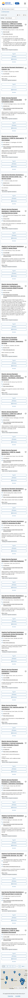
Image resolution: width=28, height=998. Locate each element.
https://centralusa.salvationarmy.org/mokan (12, 790)
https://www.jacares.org (8, 715)
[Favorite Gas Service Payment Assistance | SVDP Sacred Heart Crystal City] (25, 893)
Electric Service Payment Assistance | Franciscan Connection (10, 671)
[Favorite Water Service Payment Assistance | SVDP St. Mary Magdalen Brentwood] (25, 930)
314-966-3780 (6, 527)
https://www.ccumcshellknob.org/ (10, 751)
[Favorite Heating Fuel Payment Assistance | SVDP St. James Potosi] (25, 247)
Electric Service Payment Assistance (10, 49)
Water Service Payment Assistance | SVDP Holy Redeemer (13, 560)
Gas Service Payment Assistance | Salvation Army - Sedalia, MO (13, 489)
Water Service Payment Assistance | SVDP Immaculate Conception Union (12, 99)
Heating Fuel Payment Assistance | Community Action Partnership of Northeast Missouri (13, 634)
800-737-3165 (6, 640)
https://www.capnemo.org (9, 642)
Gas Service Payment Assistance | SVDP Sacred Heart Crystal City (13, 893)
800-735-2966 (6, 31)
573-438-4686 (6, 252)
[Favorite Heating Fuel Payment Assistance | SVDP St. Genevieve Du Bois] (25, 522)
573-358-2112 (6, 458)
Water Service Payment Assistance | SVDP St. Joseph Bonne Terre (11, 452)
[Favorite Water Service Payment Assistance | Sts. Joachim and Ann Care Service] (25, 707)
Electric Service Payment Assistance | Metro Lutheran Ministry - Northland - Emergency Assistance (13, 376)
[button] (6, 982)
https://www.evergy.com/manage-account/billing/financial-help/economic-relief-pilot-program (14, 296)
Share (25, 15)
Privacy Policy (10, 996)
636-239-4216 (6, 144)
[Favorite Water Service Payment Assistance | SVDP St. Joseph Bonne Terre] (25, 452)
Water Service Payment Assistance (9, 118)
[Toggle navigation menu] (25, 3)
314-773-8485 (6, 677)
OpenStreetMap (22, 987)
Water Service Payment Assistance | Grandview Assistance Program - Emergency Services (12, 340)
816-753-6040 (6, 788)
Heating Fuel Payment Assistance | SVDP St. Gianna (13, 816)
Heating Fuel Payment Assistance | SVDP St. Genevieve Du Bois (13, 522)
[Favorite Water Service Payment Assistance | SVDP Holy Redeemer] (25, 560)
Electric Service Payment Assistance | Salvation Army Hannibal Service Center (11, 211)
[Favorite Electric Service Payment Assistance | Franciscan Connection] (25, 671)
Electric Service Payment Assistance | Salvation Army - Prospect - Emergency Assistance (12, 781)
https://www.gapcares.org (8, 349)
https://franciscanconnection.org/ (10, 679)
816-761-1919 (6, 347)
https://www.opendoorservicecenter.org (12, 185)
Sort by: (2, 18)
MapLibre (15, 987)
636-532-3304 (6, 602)
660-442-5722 (6, 864)
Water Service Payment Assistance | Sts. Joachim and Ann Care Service (13, 707)
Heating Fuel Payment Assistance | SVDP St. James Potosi (13, 247)
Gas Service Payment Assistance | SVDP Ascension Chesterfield (13, 596)
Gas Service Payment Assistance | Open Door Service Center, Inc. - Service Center (13, 176)
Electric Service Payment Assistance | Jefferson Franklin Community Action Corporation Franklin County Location (12, 24)
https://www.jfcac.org (8, 34)
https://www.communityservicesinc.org (11, 866)
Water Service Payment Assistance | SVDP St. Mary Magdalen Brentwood (10, 930)
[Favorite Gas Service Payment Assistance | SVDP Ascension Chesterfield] (25, 596)
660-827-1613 (6, 183)
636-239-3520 (6, 420)
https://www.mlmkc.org (8, 386)
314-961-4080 (6, 936)
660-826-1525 (6, 495)
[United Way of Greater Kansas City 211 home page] (11, 3)
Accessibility (17, 996)
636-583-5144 (6, 106)
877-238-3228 (6, 898)
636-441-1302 (6, 713)
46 (19, 966)
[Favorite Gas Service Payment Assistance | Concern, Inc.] (25, 68)
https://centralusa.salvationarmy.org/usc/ (12, 220)
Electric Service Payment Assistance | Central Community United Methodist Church (12, 743)
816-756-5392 (6, 292)
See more (14, 61)
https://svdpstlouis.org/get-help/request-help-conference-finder (13, 109)
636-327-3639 (6, 822)
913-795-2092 (6, 73)
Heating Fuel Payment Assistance (9, 266)
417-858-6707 (6, 749)
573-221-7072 (6, 218)
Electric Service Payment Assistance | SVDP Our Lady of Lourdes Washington (12, 413)
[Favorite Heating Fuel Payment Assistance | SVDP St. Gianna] (25, 816)
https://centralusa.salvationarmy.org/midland (13, 497)
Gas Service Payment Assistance (9, 80)
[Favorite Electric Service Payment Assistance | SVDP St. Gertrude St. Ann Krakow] (25, 138)
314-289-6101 (6, 565)
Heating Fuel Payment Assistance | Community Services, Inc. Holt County (13, 855)
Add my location (6, 11)
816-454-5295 (6, 384)
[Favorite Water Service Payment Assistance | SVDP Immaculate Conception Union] (25, 100)
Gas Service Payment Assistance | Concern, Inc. (13, 68)
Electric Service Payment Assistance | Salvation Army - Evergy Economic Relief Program (12, 286)
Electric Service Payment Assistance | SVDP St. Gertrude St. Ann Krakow (13, 138)
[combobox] (11, 18)
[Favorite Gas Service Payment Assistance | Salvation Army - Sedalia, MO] (25, 489)
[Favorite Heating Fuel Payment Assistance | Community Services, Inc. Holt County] (25, 855)
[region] (14, 979)
